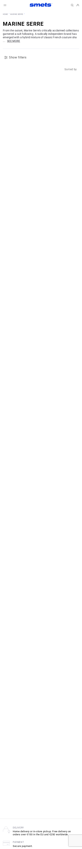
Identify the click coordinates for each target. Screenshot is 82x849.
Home (5, 14)
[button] (72, 5)
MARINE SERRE (16, 14)
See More (13, 40)
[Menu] (5, 5)
